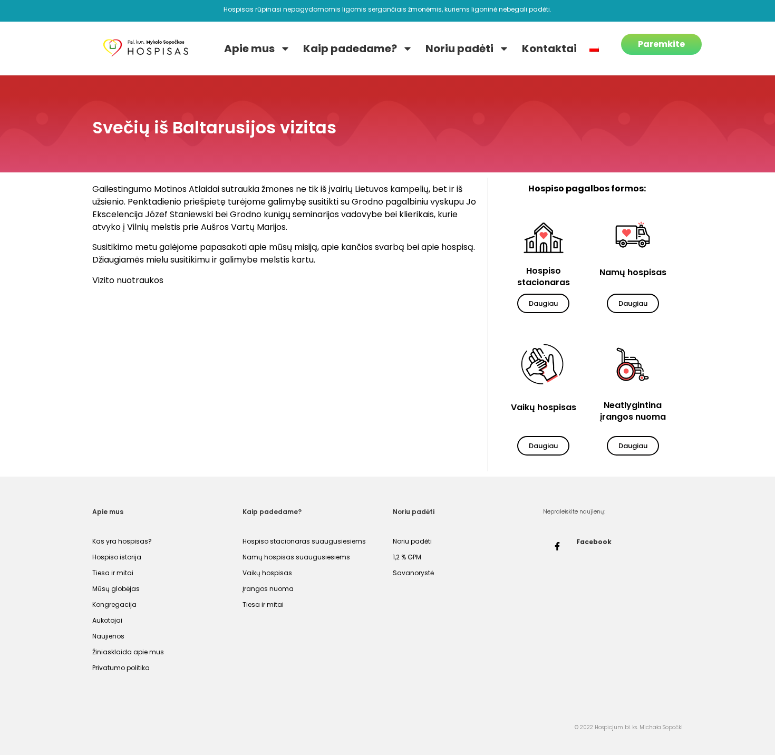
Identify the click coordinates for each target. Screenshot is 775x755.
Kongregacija (114, 604)
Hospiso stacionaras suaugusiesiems (304, 541)
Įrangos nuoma (268, 588)
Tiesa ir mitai (112, 572)
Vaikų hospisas (267, 572)
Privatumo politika (121, 667)
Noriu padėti (459, 48)
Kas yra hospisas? (122, 541)
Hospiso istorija (116, 557)
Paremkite (661, 44)
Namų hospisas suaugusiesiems (296, 557)
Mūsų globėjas (116, 588)
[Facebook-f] (557, 546)
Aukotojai (107, 620)
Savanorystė (413, 572)
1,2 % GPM (407, 557)
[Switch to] (594, 48)
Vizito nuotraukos (127, 280)
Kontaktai (549, 48)
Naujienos (108, 636)
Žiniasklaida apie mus (128, 651)
